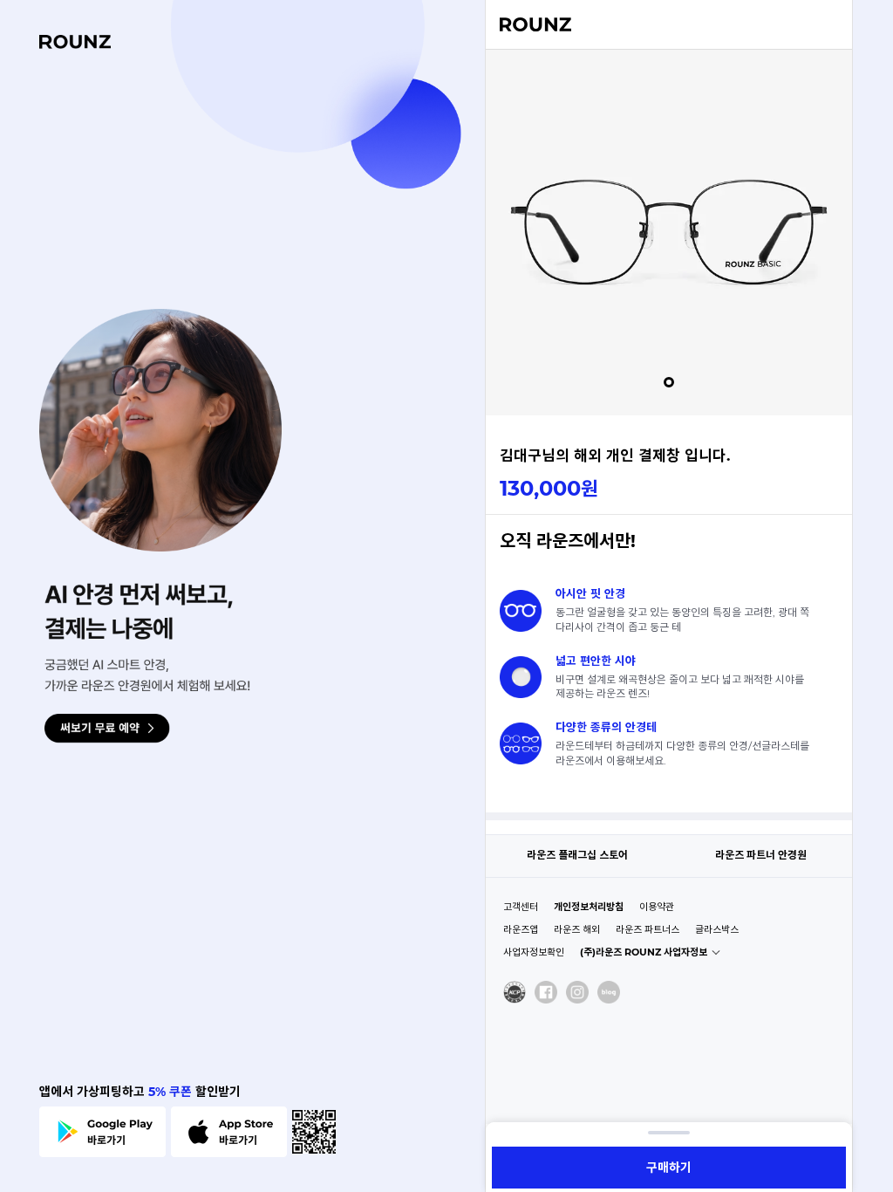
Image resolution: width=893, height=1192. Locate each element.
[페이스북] (546, 992)
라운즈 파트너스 (647, 929)
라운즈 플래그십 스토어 (577, 854)
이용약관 (656, 907)
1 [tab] (669, 382)
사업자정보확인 (533, 952)
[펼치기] (669, 1132)
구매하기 (669, 1167)
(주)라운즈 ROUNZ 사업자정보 (643, 952)
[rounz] (75, 42)
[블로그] (608, 992)
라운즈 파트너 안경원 (761, 854)
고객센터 (520, 907)
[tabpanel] (669, 232)
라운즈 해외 (577, 929)
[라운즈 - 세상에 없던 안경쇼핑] (535, 25)
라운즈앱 (520, 929)
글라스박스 (717, 929)
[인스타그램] (577, 992)
